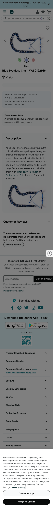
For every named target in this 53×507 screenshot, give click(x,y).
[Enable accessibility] (49, 253)
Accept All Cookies (26, 501)
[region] (26, 478)
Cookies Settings (26, 493)
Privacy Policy (18, 487)
